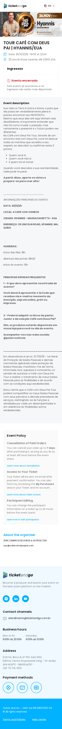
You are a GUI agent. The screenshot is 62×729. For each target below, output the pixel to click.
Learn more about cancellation (23, 465)
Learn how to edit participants (23, 519)
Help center (39, 719)
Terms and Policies (14, 719)
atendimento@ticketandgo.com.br (29, 618)
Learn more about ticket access (24, 494)
